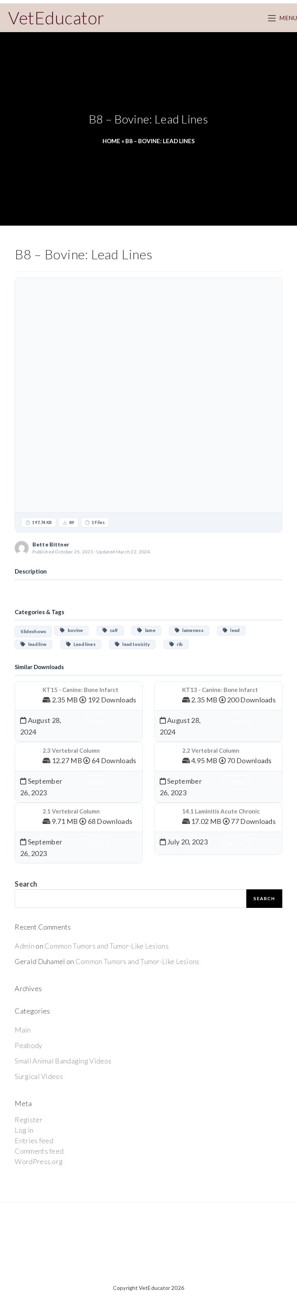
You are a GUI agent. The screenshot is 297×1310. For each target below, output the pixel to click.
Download (258, 548)
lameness (191, 630)
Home (111, 140)
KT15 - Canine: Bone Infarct (80, 689)
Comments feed (39, 1151)
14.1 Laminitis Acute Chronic (221, 811)
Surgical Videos (39, 1076)
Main (23, 1030)
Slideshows (33, 631)
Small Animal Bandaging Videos (63, 1061)
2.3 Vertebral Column (71, 750)
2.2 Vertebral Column (210, 750)
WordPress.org (39, 1161)
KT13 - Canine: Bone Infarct (220, 689)
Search (26, 884)
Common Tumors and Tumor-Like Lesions (106, 946)
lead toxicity (134, 644)
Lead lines (83, 644)
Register (28, 1119)
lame (148, 630)
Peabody (28, 1045)
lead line (36, 644)
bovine (74, 630)
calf (112, 630)
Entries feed (34, 1140)
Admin (24, 946)
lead (233, 630)
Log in (24, 1130)
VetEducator (56, 17)
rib (178, 644)
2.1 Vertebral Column (71, 811)
